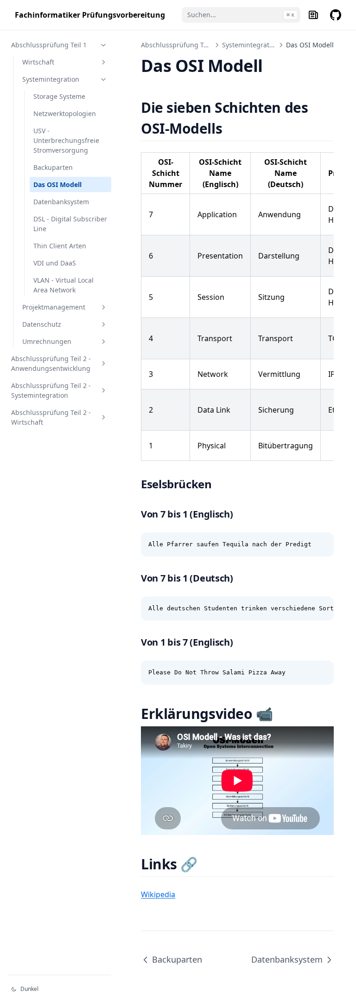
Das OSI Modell (57, 184)
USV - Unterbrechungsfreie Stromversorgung (66, 140)
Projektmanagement (53, 307)
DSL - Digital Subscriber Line (70, 223)
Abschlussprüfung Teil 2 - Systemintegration (51, 390)
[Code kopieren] (322, 544)
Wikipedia (158, 894)
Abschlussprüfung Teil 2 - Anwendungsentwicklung (51, 363)
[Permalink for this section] (234, 128)
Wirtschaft (38, 62)
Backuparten (53, 167)
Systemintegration (50, 79)
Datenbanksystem (61, 201)
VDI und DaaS (54, 263)
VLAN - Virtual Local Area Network (63, 285)
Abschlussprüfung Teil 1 (49, 44)
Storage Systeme (59, 96)
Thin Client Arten (59, 245)
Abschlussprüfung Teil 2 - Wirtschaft (51, 417)
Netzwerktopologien (64, 113)
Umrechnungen (46, 341)
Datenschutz (41, 324)
